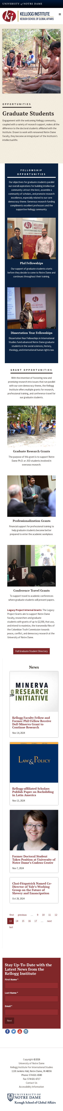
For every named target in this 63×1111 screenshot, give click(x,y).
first (12, 914)
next (49, 921)
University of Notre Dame (31, 1063)
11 (49, 914)
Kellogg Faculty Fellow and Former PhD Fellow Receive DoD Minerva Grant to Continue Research (31, 722)
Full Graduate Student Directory (31, 651)
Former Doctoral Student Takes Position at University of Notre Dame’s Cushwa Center (33, 859)
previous (22, 914)
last (11, 927)
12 (56, 914)
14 (17, 921)
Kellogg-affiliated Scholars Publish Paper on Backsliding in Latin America (33, 792)
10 (43, 914)
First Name (11, 979)
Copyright (28, 1059)
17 (36, 921)
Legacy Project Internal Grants (24, 610)
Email (8, 1006)
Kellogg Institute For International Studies (31, 1067)
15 (23, 921)
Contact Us (31, 1082)
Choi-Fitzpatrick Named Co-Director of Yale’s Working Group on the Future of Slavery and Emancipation (32, 888)
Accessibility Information (31, 1086)
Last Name (11, 992)
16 (29, 921)
